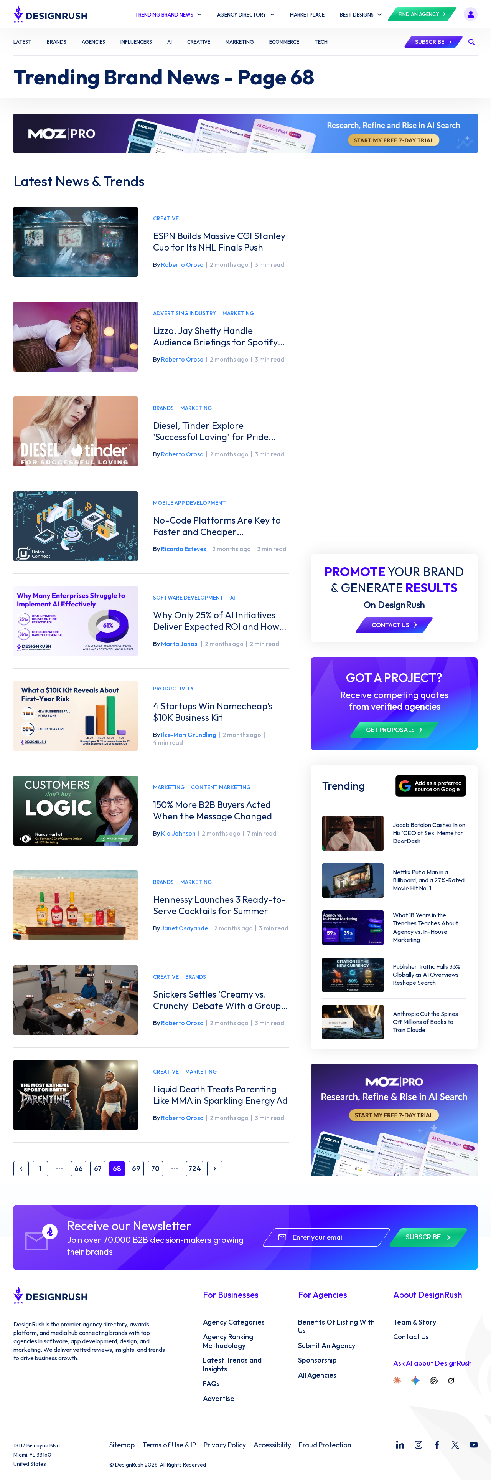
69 (136, 1168)
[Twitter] (455, 1445)
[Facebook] (437, 1445)
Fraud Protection (325, 1445)
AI (232, 598)
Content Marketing (220, 787)
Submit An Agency (326, 1345)
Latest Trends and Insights (232, 1364)
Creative (166, 218)
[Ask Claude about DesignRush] (397, 1380)
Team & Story (414, 1322)
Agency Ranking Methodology (228, 1341)
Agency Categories (234, 1322)
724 (194, 1168)
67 (98, 1168)
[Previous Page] (21, 1168)
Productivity (173, 688)
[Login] (471, 14)
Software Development (188, 598)
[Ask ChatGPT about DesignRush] (434, 1380)
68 (117, 1168)
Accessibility (272, 1445)
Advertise (218, 1398)
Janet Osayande (184, 928)
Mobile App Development (189, 503)
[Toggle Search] (471, 42)
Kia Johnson (178, 833)
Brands (163, 408)
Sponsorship (317, 1360)
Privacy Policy (225, 1445)
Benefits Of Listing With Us (336, 1326)
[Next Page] (214, 1168)
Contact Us (411, 1337)
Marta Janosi (180, 644)
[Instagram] (418, 1445)
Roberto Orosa (182, 264)
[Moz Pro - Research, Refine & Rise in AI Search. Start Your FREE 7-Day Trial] (245, 133)
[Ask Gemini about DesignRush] (415, 1381)
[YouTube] (474, 1445)
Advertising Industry (184, 313)
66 (78, 1168)
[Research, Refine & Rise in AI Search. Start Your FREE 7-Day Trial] (394, 1120)
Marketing (238, 313)
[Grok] (451, 1380)
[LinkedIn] (400, 1445)
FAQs (211, 1383)
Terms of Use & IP (169, 1445)
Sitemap (122, 1445)
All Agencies (317, 1375)
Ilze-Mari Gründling (188, 734)
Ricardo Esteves (183, 549)
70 (155, 1168)
